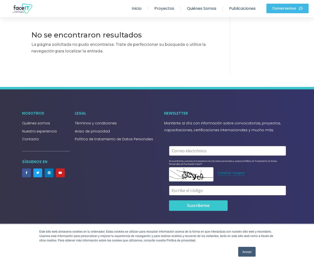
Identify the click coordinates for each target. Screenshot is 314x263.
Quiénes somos (201, 8)
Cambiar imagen (231, 172)
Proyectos (164, 8)
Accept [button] (246, 252)
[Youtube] (60, 172)
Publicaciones (242, 8)
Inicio (137, 8)
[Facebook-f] (26, 172)
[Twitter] (37, 172)
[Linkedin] (49, 172)
